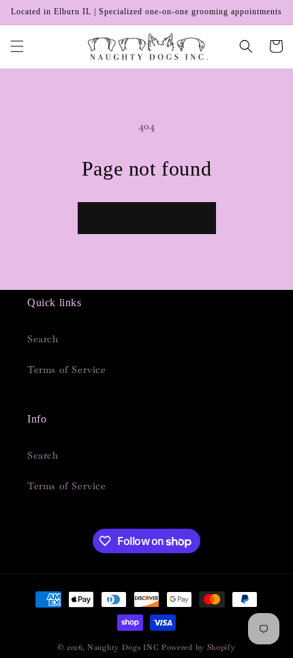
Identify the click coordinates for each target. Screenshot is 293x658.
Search (43, 339)
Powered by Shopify (198, 647)
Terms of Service (66, 369)
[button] (17, 46)
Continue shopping (147, 218)
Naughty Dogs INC (123, 647)
